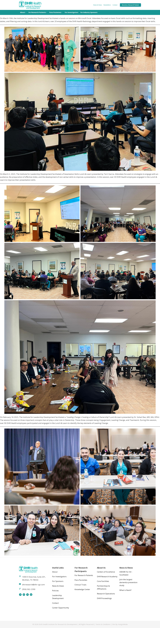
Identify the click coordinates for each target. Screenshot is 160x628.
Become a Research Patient (130, 5)
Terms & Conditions (102, 624)
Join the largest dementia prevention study (128, 582)
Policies (55, 590)
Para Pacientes (55, 12)
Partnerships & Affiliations (103, 587)
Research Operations (106, 593)
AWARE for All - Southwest (125, 573)
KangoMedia (123, 624)
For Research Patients (37, 12)
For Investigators (71, 12)
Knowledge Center (82, 589)
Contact (115, 5)
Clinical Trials (80, 584)
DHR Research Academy (107, 576)
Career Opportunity (60, 607)
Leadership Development (58, 597)
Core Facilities (103, 581)
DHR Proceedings (104, 598)
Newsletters (107, 5)
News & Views (97, 5)
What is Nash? (125, 590)
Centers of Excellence (106, 572)
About (22, 12)
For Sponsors (57, 581)
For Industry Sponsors (88, 12)
